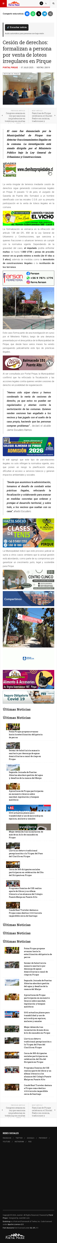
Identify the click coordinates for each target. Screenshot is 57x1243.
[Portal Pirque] (14, 3)
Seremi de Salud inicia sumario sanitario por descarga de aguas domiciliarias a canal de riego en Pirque (36, 969)
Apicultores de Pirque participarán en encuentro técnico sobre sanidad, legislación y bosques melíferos (37, 1001)
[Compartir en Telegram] (44, 13)
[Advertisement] (28, 1178)
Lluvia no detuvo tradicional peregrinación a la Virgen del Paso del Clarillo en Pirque (26, 853)
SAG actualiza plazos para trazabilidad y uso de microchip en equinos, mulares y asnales (26, 816)
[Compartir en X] (38, 13)
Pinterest (43, 1138)
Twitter (19, 1138)
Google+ (30, 1138)
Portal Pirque (10, 67)
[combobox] (53, 3)
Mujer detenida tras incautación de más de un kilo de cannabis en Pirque (26, 834)
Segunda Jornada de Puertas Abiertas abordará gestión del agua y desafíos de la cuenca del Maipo (26, 775)
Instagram (19, 1142)
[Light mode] (41, 3)
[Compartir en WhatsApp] (32, 13)
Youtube (6, 1142)
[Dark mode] (46, 3)
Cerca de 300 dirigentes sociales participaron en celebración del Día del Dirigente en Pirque (26, 872)
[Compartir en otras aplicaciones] (50, 13)
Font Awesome (8, 1228)
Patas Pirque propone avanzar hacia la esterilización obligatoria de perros (25, 734)
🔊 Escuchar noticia (17, 27)
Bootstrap (6, 1221)
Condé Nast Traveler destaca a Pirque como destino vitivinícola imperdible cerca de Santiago (25, 913)
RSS (29, 1142)
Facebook (7, 1138)
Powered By (15, 1236)
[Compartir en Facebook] (27, 13)
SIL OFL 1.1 (34, 1228)
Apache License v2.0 (16, 1224)
